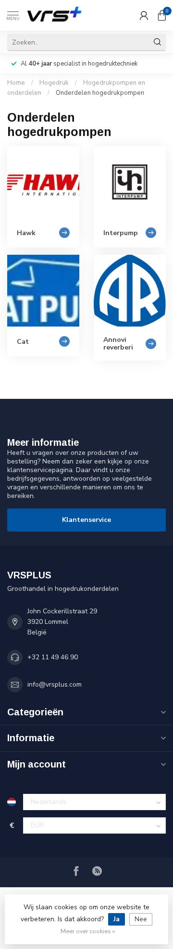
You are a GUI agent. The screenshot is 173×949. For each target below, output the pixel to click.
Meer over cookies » (88, 931)
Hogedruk (54, 83)
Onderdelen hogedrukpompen (100, 93)
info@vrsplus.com (54, 684)
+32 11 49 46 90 (52, 657)
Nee (141, 919)
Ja (116, 919)
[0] (162, 15)
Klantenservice (86, 519)
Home (16, 83)
